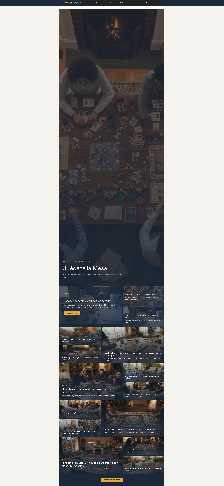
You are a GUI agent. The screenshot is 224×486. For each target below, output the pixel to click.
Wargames (132, 3)
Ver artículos (71, 313)
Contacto (155, 3)
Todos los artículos (112, 480)
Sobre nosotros (144, 3)
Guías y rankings (101, 3)
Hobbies (122, 3)
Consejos (113, 3)
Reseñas (89, 3)
